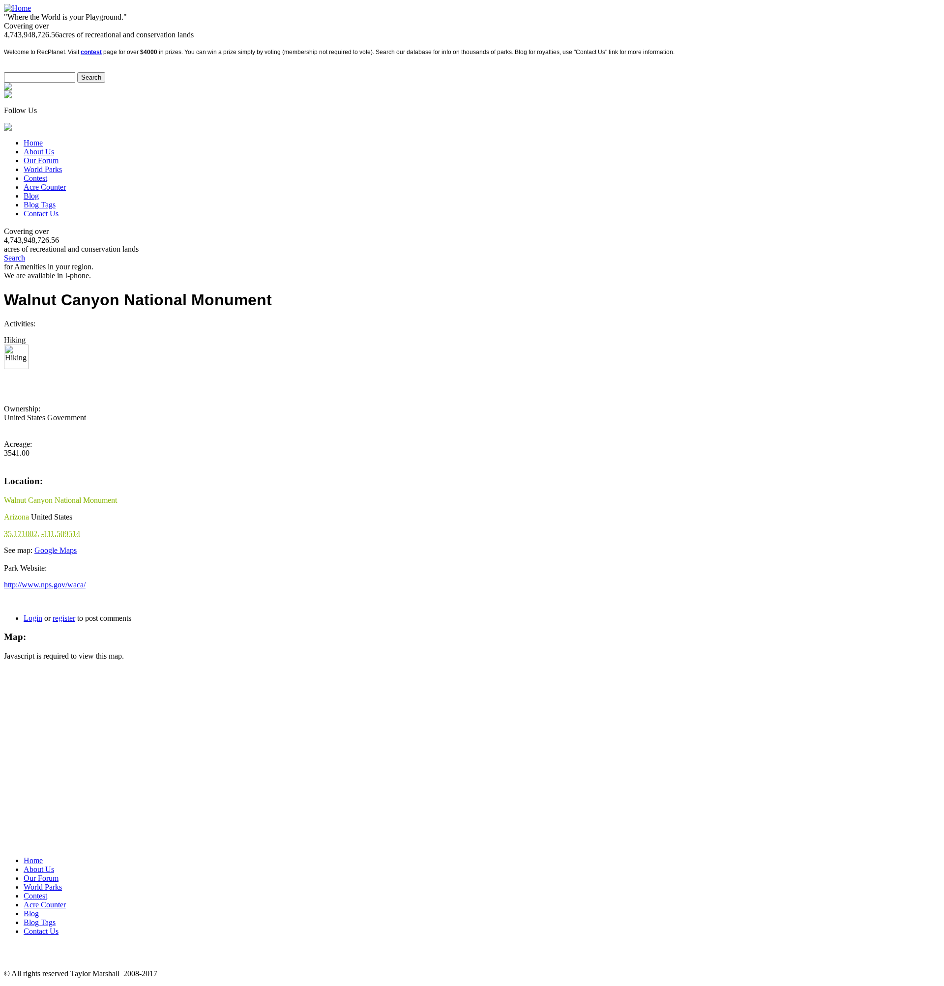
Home (33, 143)
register (64, 618)
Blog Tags (40, 205)
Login (33, 618)
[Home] (17, 8)
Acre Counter (45, 187)
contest (91, 52)
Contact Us (41, 213)
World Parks (43, 169)
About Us (39, 151)
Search (14, 258)
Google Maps (55, 550)
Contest (35, 178)
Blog (31, 196)
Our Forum (41, 160)
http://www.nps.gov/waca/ (45, 584)
